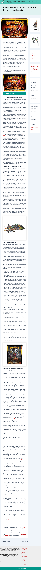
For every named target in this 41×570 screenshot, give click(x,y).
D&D (19, 1)
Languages (9, 2)
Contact (32, 58)
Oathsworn (24, 519)
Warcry (23, 553)
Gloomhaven (10, 519)
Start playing (23, 1)
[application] (11, 1)
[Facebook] (0, 561)
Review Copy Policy (34, 69)
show (13, 93)
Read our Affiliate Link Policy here (34, 128)
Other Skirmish (24, 556)
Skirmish (14, 1)
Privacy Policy (33, 68)
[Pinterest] (1, 561)
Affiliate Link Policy (34, 66)
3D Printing (28, 1)
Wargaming (9, 1)
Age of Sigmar (24, 549)
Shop (32, 1)
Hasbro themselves (12, 418)
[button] (39, 2)
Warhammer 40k (24, 548)
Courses (36, 1)
